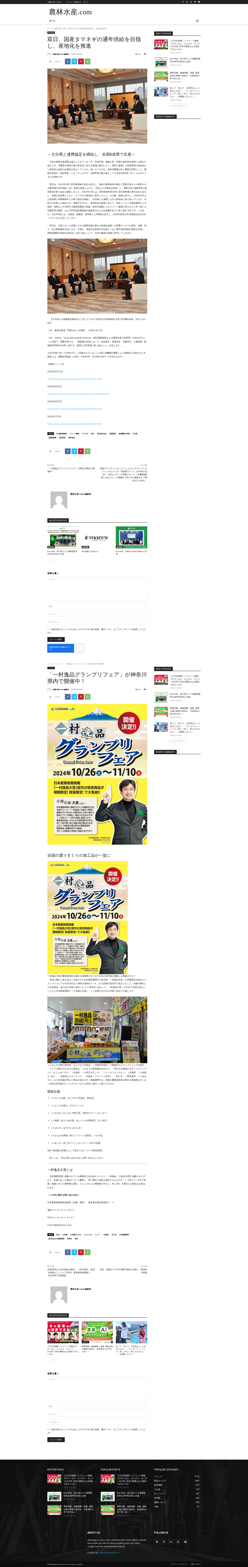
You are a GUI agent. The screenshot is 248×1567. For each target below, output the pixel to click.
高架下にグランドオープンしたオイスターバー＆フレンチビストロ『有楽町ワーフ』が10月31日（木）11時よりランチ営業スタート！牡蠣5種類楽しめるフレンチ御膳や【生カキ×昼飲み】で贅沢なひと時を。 (123, 474)
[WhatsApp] (87, 61)
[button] (197, 20)
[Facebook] (183, 2)
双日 (92, 433)
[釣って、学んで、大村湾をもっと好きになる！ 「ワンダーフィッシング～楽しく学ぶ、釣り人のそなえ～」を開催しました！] (161, 91)
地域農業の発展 (124, 433)
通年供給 (71, 437)
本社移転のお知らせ (90, 551)
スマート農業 (74, 433)
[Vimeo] (195, 2)
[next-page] (54, 561)
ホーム (50, 28)
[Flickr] (171, 1542)
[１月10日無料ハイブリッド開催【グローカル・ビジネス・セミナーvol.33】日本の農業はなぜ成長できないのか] (161, 44)
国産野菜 (113, 433)
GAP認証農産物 (61, 433)
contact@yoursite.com (108, 1552)
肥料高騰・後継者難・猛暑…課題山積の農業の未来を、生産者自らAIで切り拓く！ (185, 76)
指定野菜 (62, 437)
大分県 (135, 433)
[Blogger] (157, 1542)
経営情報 (57, 28)
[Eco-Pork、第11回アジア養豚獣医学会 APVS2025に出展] (63, 537)
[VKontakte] (185, 1542)
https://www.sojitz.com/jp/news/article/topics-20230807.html (78, 394)
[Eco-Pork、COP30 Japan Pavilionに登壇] (131, 537)
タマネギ (85, 433)
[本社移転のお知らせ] (97, 537)
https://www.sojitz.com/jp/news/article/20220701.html (74, 424)
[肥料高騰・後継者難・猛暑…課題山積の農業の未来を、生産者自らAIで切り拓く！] (161, 76)
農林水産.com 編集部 (61, 54)
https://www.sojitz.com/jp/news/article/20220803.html (75, 408)
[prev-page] (49, 561)
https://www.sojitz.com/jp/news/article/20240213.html (74, 379)
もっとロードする (176, 105)
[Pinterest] (81, 61)
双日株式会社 (102, 433)
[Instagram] (187, 2)
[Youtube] (199, 2)
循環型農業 (52, 437)
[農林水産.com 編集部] (49, 54)
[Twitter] (191, 2)
